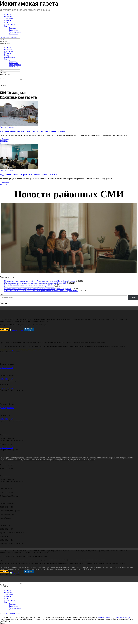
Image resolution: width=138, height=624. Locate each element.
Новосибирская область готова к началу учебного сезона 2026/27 (28, 285)
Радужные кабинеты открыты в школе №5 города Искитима (28, 174)
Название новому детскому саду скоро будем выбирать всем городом (32, 131)
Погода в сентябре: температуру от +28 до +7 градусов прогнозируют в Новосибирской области (39, 281)
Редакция (5, 139)
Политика (12, 28)
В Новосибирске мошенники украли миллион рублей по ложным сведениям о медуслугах (37, 289)
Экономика (8, 18)
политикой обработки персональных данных (114, 617)
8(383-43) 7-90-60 (6, 368)
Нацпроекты (13, 30)
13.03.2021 (4, 141)
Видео (6, 22)
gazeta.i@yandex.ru (7, 408)
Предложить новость (9, 37)
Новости (7, 14)
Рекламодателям (15, 32)
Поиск (2, 294)
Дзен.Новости (9, 24)
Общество (8, 16)
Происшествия (9, 20)
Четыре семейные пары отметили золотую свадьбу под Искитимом (29, 287)
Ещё (5, 26)
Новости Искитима (7, 127)
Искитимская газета (13, 613)
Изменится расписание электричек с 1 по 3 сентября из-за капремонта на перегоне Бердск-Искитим (41, 291)
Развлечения (13, 34)
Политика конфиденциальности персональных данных (20, 350)
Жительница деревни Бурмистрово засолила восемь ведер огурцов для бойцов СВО (35, 283)
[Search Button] (21, 79)
